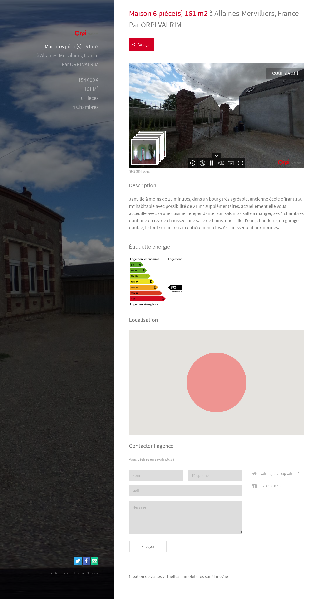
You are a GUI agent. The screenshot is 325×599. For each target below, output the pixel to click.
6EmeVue (220, 576)
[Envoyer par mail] (94, 563)
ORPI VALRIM (84, 64)
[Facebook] (86, 563)
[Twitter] (78, 563)
